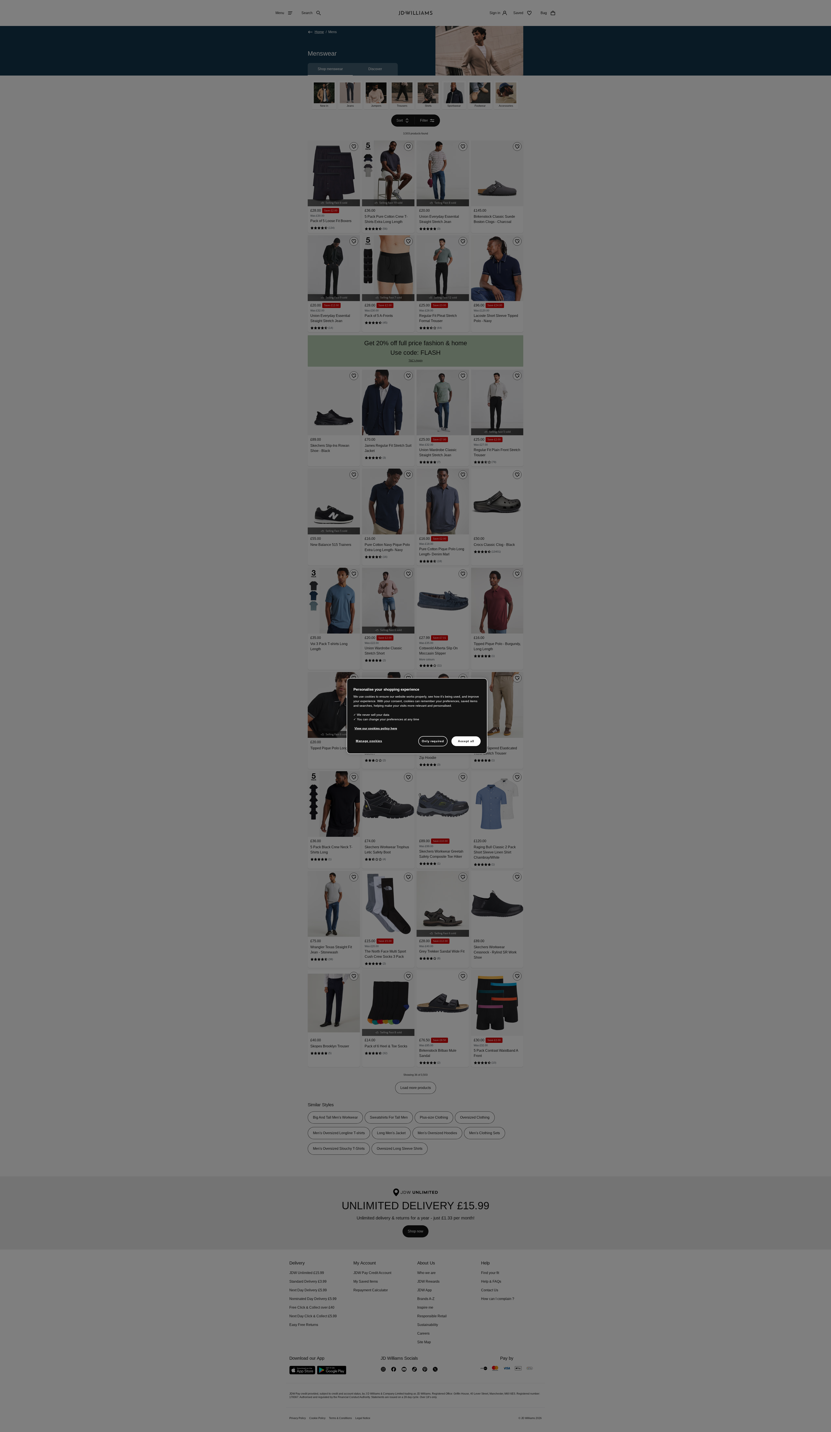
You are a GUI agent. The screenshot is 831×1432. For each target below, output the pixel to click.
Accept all (466, 743)
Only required (433, 743)
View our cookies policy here (376, 730)
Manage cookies (369, 743)
